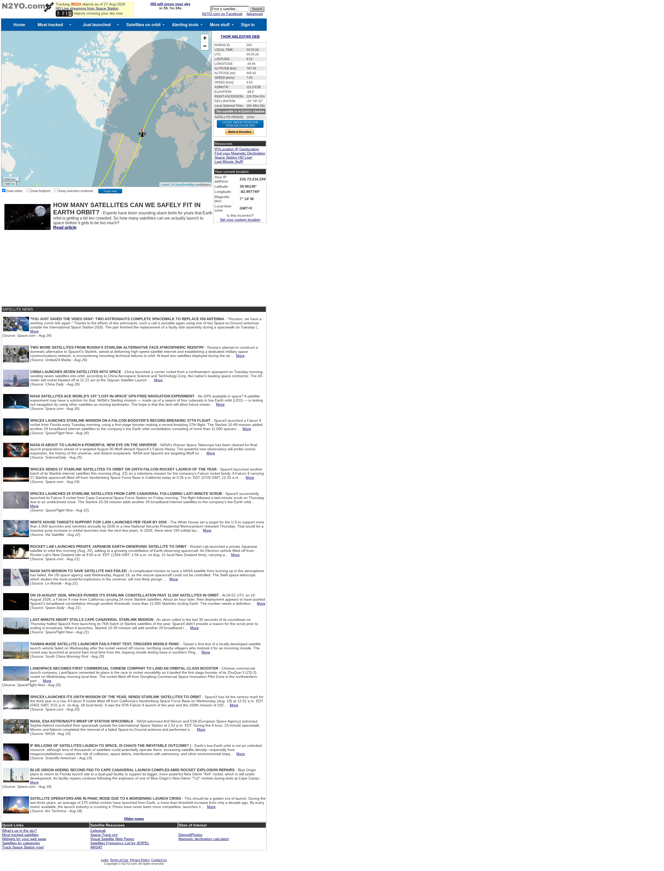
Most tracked (50, 24)
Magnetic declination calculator (203, 839)
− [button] (204, 46)
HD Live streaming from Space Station (87, 8)
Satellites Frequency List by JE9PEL (119, 843)
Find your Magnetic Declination (240, 153)
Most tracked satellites (20, 835)
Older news (134, 819)
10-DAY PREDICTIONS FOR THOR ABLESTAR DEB (240, 124)
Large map (110, 191)
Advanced (254, 14)
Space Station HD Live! (233, 157)
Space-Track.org (103, 835)
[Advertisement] (134, 269)
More (34, 331)
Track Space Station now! (23, 847)
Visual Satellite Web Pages (112, 839)
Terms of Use (119, 860)
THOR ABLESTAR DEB (240, 36)
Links (104, 860)
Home (19, 24)
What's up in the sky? (19, 830)
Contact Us (159, 860)
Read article (65, 227)
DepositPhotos (190, 835)
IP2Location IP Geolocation (237, 149)
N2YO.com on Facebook (222, 14)
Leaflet (165, 184)
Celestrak (98, 830)
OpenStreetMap (185, 184)
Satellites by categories (21, 843)
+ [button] (204, 38)
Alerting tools (185, 24)
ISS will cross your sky (170, 4)
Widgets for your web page (24, 839)
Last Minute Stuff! (229, 161)
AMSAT (96, 847)
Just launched (97, 24)
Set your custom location (240, 219)
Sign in (248, 24)
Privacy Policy (140, 860)
